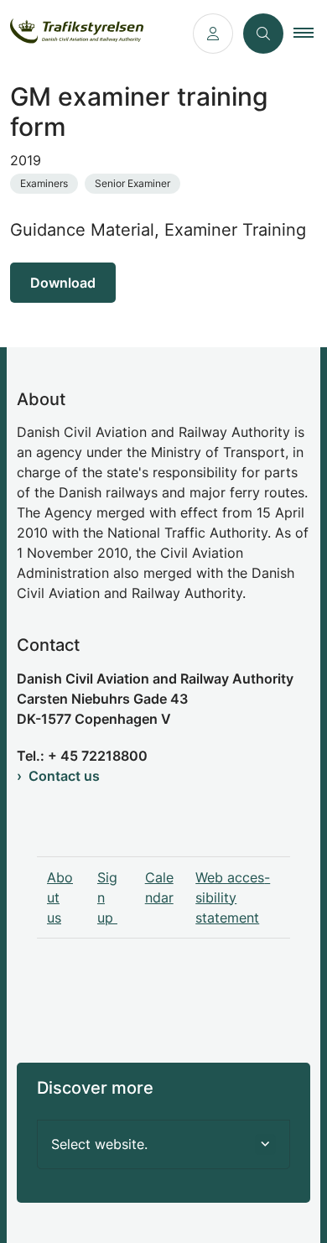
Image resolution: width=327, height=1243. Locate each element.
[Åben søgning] (263, 33)
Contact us (64, 775)
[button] (310, 33)
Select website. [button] (99, 1144)
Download (63, 282)
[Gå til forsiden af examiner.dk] (91, 34)
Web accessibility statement (232, 897)
